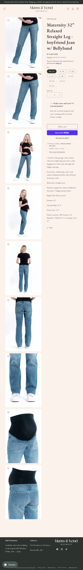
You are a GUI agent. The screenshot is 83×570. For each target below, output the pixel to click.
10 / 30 (53, 81)
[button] (4, 8)
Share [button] (51, 228)
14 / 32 (53, 86)
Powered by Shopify (30, 567)
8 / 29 (72, 76)
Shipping (49, 57)
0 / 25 (62, 71)
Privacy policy (42, 567)
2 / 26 (72, 71)
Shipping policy (73, 567)
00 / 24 (51, 71)
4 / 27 (51, 76)
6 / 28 (61, 76)
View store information (57, 152)
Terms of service (62, 567)
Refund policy (52, 567)
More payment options (62, 138)
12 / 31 (63, 81)
